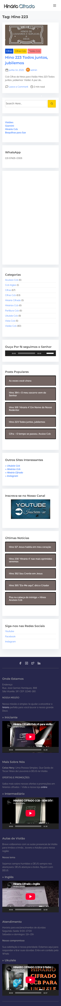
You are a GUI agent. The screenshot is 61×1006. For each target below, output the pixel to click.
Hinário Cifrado (13, 300)
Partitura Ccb (12, 310)
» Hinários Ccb (12, 469)
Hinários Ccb (11, 305)
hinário (5, 707)
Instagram (10, 641)
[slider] (50, 353)
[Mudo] (44, 353)
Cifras (9, 51)
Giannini (9, 125)
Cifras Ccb (20, 51)
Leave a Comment (18, 86)
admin (33, 70)
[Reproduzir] (8, 353)
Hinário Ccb (11, 129)
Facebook (10, 636)
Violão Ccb (34, 51)
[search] (52, 103)
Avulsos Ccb (11, 280)
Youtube (9, 631)
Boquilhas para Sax (15, 132)
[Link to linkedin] (39, 664)
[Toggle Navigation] (55, 5)
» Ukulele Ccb (12, 465)
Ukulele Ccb (11, 315)
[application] (30, 353)
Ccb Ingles (10, 285)
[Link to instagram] (26, 664)
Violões (9, 122)
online (44, 787)
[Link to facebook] (20, 664)
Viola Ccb (10, 320)
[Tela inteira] (55, 749)
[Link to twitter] (32, 664)
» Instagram (11, 476)
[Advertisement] (23, 215)
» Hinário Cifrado (14, 472)
